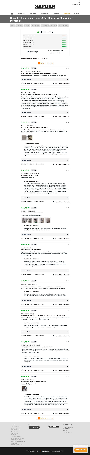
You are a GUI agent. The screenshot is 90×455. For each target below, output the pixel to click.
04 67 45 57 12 (68, 432)
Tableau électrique (63, 25)
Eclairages (26, 25)
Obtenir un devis (80, 450)
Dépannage (19, 25)
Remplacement (45, 25)
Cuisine (12, 25)
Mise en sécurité (35, 25)
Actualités (56, 13)
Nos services (33, 13)
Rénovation (54, 25)
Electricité (61, 451)
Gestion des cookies (16, 444)
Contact (76, 13)
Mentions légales (16, 436)
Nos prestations (21, 13)
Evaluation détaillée (26, 79)
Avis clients (67, 13)
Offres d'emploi (45, 13)
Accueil (12, 13)
